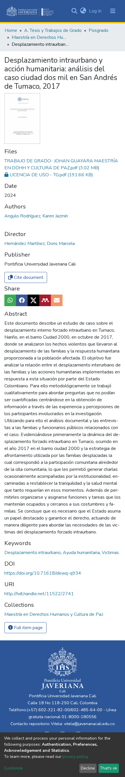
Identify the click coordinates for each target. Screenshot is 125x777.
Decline (88, 768)
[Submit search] (74, 11)
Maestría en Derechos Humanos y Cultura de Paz (41, 37)
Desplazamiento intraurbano (33, 552)
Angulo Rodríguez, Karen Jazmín (36, 216)
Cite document (28, 277)
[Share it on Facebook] (22, 300)
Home (11, 30)
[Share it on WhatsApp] (10, 300)
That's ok (108, 768)
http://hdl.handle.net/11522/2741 (39, 594)
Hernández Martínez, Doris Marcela (39, 243)
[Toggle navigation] (113, 11)
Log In (96, 11)
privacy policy (75, 756)
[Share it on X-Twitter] (33, 300)
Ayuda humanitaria (82, 552)
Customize (13, 768)
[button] (83, 11)
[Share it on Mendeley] (45, 300)
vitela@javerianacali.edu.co (89, 724)
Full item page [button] (28, 627)
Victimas (110, 552)
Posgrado (98, 30)
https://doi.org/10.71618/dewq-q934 (42, 573)
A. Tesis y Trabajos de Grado (53, 30)
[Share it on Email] (57, 300)
